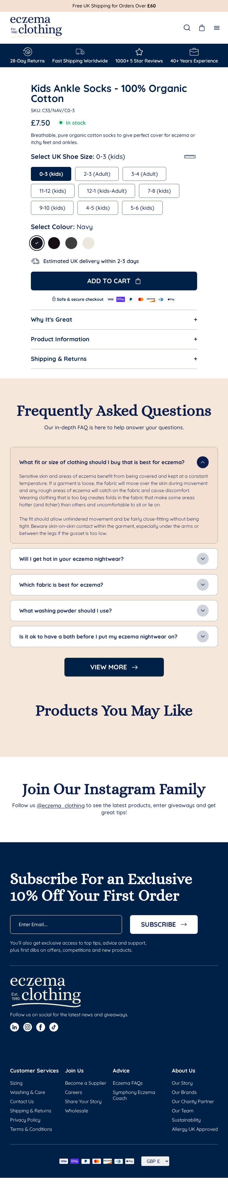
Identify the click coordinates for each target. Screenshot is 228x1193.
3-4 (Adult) (144, 173)
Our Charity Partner (193, 1101)
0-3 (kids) (51, 173)
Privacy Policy (25, 1120)
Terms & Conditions (31, 1129)
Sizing (16, 1083)
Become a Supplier (85, 1083)
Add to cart (109, 281)
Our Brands (184, 1092)
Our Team (183, 1111)
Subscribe (158, 924)
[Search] (187, 27)
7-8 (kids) (159, 190)
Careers (73, 1092)
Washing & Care (27, 1092)
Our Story (182, 1083)
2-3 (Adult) (97, 173)
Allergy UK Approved (195, 1129)
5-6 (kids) (142, 207)
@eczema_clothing (61, 805)
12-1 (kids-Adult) (107, 190)
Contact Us (22, 1101)
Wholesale (76, 1111)
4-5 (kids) (98, 207)
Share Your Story (83, 1101)
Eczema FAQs (128, 1083)
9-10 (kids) (52, 207)
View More (108, 667)
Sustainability (186, 1120)
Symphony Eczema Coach (134, 1095)
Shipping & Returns (30, 1111)
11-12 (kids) (52, 190)
